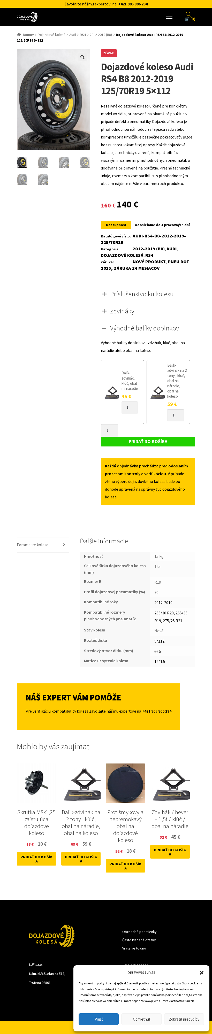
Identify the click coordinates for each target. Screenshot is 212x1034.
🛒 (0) (189, 18)
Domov (28, 34)
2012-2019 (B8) (101, 34)
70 (156, 592)
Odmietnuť (141, 1019)
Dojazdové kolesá (51, 34)
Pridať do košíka (148, 441)
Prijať (99, 1019)
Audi (72, 34)
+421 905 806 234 (133, 3)
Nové (158, 630)
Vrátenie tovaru (134, 948)
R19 (157, 582)
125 (157, 566)
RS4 (83, 34)
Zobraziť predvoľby (184, 1019)
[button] (201, 972)
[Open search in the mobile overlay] (188, 13)
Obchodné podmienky (139, 931)
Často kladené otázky (139, 940)
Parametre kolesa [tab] (32, 544)
